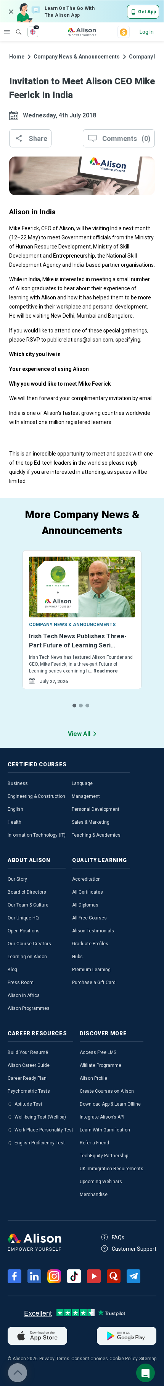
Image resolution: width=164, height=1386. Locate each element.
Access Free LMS (98, 1052)
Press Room (21, 982)
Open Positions (24, 930)
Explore (7, 32)
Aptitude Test (28, 1104)
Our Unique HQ (23, 918)
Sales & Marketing (90, 822)
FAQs (118, 1237)
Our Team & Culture (28, 905)
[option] (82, 629)
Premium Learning (91, 969)
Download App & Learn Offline (110, 1104)
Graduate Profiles (90, 943)
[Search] (15, 26)
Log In (147, 32)
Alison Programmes (29, 1008)
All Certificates (87, 892)
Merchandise (94, 1194)
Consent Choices (89, 1358)
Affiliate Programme (100, 1065)
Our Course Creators (29, 943)
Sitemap (147, 1358)
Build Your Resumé (28, 1052)
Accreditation (86, 879)
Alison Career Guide (29, 1065)
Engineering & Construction (36, 796)
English (15, 809)
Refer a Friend (94, 1143)
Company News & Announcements (77, 57)
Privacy (47, 1358)
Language (82, 783)
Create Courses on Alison (107, 1091)
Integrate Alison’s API (102, 1117)
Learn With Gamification (105, 1130)
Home (16, 57)
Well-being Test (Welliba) (40, 1117)
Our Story (17, 879)
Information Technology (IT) (37, 835)
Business (18, 783)
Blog (12, 969)
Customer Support (134, 1249)
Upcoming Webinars (101, 1181)
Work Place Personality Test (43, 1130)
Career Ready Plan (27, 1078)
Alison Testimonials (93, 930)
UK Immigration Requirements (111, 1168)
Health (14, 822)
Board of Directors (27, 892)
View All (79, 733)
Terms (62, 1358)
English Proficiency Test (39, 1143)
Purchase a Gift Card (94, 982)
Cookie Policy (123, 1358)
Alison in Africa (24, 995)
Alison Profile (93, 1078)
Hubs (77, 956)
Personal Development (95, 809)
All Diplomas (85, 905)
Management (86, 796)
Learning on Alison (27, 956)
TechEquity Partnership (104, 1155)
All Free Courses (89, 918)
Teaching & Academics (96, 835)
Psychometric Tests (29, 1091)
